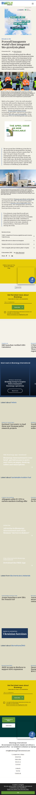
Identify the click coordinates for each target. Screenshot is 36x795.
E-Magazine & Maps (9, 720)
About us (18, 762)
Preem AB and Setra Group (17, 110)
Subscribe (8, 725)
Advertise (18, 757)
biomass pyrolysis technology (24, 199)
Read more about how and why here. (18, 789)
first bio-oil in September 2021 (20, 203)
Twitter (18, 771)
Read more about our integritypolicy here (17, 314)
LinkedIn (17, 768)
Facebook (18, 773)
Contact (18, 764)
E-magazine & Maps (18, 754)
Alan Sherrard (17, 51)
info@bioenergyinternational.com (18, 751)
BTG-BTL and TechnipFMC (18, 114)
